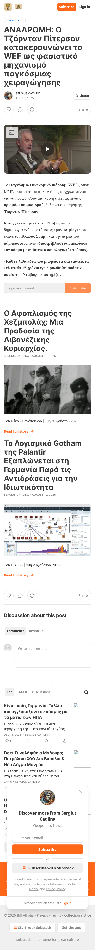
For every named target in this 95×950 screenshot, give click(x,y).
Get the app (71, 927)
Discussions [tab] (41, 692)
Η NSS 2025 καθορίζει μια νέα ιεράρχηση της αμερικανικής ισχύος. (35, 726)
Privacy (42, 915)
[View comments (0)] (20, 109)
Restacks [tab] (36, 631)
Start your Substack (34, 927)
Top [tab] (9, 692)
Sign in (84, 7)
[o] (47, 149)
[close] (81, 792)
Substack (23, 939)
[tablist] (25, 631)
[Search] (86, 692)
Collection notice (77, 915)
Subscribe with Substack (51, 867)
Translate (14, 20)
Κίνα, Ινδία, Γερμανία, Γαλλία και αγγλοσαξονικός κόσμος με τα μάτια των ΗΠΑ (35, 711)
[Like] (9, 109)
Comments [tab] (15, 631)
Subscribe (67, 7)
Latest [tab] (22, 692)
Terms (56, 915)
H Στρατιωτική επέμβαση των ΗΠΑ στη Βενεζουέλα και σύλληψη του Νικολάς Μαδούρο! (33, 773)
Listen (84, 96)
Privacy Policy (55, 889)
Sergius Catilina (28, 93)
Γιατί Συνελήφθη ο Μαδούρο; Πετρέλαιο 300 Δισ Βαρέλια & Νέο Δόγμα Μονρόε (34, 758)
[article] (47, 723)
